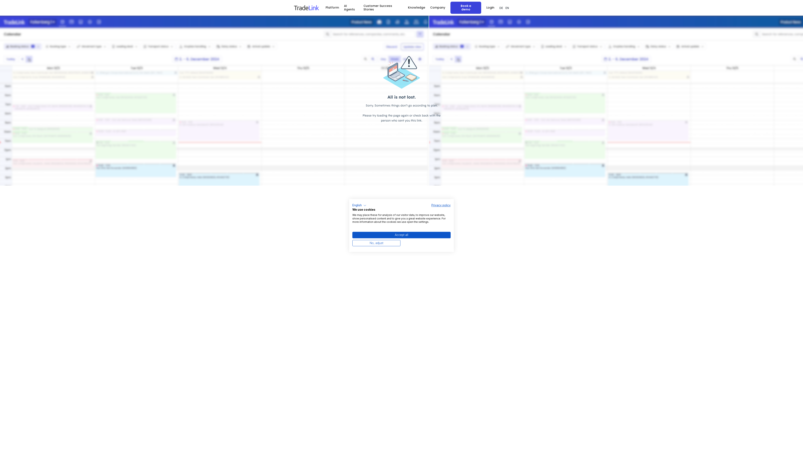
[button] (332, 8)
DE (501, 8)
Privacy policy (441, 205)
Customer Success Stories (377, 7)
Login (490, 7)
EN (507, 8)
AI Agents (349, 7)
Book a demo (466, 7)
